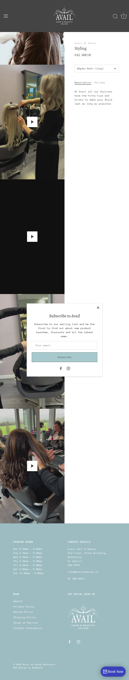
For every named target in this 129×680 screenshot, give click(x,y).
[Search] (115, 16)
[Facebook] (60, 368)
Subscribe (64, 357)
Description (83, 82)
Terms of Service (25, 622)
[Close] (98, 307)
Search (18, 601)
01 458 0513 (76, 578)
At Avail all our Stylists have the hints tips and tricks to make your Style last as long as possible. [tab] (93, 97)
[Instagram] (68, 368)
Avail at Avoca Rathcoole (39, 664)
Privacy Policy (24, 606)
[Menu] (6, 16)
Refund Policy (23, 611)
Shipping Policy (24, 617)
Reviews (100, 82)
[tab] (85, 82)
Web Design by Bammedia (28, 667)
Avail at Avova (85, 43)
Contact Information (27, 628)
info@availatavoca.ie (83, 571)
